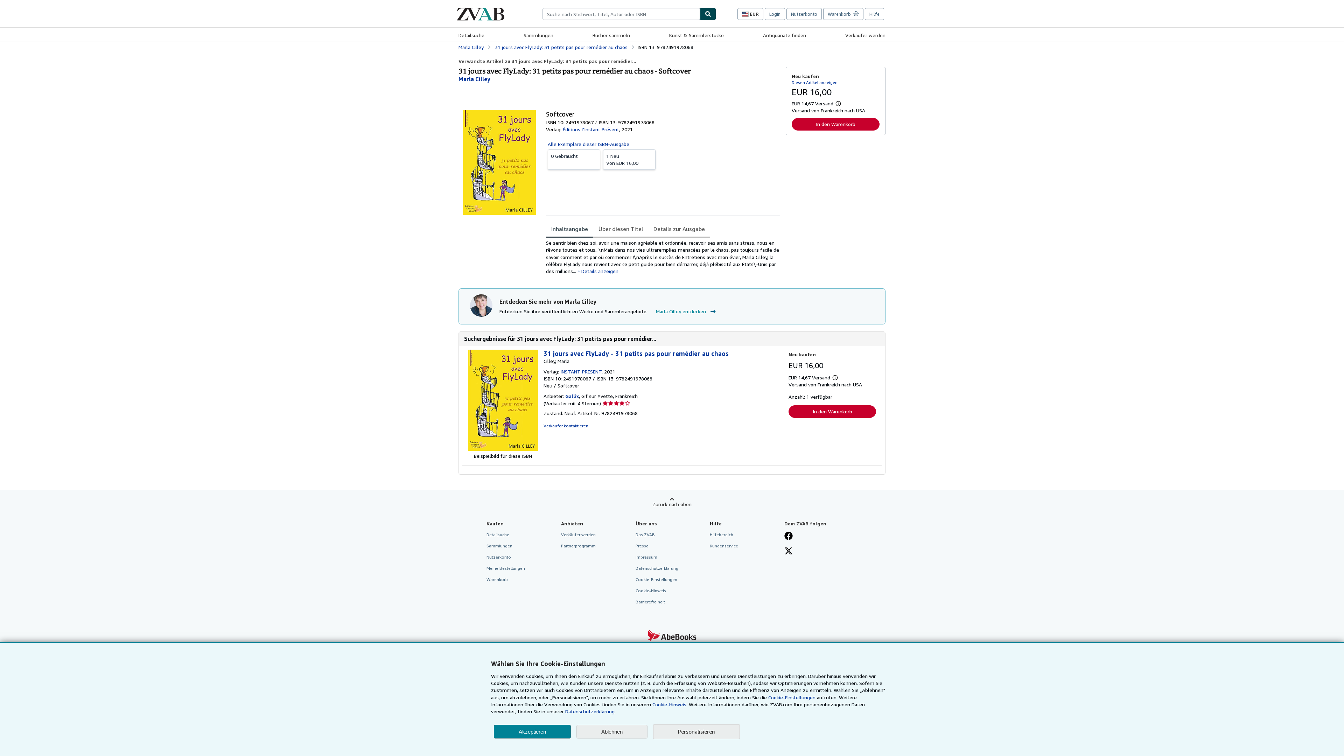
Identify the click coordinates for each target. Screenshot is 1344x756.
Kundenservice (724, 545)
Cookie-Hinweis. (669, 704)
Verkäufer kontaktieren (566, 425)
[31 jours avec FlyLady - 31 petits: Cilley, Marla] (503, 449)
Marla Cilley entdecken (681, 311)
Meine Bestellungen (505, 568)
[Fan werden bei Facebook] (788, 536)
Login (774, 14)
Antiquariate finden (784, 35)
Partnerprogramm (578, 545)
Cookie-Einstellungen (792, 697)
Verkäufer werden (865, 35)
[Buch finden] (708, 14)
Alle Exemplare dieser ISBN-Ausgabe (588, 144)
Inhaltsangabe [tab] (569, 228)
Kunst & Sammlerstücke (696, 35)
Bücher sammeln (611, 35)
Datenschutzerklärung (657, 568)
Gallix (572, 396)
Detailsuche (471, 35)
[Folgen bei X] (788, 551)
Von (622, 159)
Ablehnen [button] (612, 732)
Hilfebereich (721, 534)
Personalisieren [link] (696, 731)
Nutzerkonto (804, 14)
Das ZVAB (645, 534)
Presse (642, 545)
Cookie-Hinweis (651, 590)
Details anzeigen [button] (599, 271)
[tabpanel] (663, 257)
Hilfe (874, 14)
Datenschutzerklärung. (590, 711)
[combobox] (621, 14)
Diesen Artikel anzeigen (815, 82)
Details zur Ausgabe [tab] (679, 228)
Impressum (646, 557)
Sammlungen (538, 35)
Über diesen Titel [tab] (620, 228)
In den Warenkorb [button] (835, 124)
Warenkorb (497, 579)
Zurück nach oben (672, 504)
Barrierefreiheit (650, 601)
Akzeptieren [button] (532, 732)
